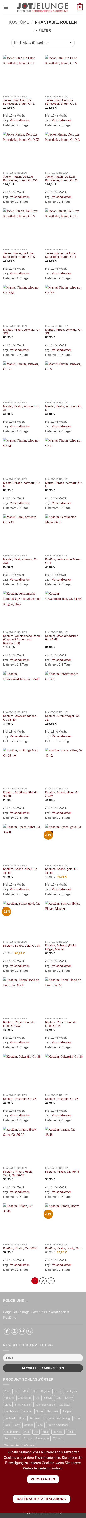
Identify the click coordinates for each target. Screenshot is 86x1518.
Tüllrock (58, 1438)
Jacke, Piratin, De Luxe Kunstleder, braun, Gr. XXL (20, 178)
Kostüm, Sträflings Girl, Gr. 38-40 (20, 794)
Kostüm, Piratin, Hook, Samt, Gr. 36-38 (18, 1173)
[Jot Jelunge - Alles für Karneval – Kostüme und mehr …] (42, 7)
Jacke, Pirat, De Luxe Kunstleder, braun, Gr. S (61, 102)
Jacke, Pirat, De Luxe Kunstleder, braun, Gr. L (19, 102)
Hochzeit (9, 1418)
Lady (17, 1424)
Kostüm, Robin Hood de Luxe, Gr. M (61, 1023)
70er (25, 1391)
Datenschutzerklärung (41, 1499)
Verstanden (43, 1479)
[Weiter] (51, 1280)
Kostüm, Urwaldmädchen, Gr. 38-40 (20, 717)
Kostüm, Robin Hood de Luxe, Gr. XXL (19, 1023)
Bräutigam (70, 1391)
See (6, 1438)
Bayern (45, 1391)
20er (7, 1391)
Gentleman (11, 1411)
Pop (36, 1431)
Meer (40, 1424)
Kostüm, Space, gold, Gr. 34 (21, 945)
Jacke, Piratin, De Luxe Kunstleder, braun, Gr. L (61, 255)
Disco (7, 1404)
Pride (45, 1431)
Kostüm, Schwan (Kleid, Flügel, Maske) (60, 947)
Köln (7, 1424)
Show (16, 1438)
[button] (5, 7)
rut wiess (58, 1431)
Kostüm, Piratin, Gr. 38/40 (20, 1248)
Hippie (67, 1411)
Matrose (28, 1424)
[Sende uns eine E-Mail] (22, 1331)
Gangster (64, 1404)
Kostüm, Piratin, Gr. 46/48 (62, 1171)
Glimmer (27, 1411)
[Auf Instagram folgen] (14, 1331)
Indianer (35, 1418)
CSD (58, 1397)
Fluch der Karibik (45, 1404)
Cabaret (9, 1397)
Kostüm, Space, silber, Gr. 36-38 (20, 870)
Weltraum (29, 1445)
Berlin (57, 1391)
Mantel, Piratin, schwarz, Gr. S (63, 408)
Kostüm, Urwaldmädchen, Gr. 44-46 (62, 637)
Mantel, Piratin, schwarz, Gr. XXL (21, 331)
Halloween (53, 1411)
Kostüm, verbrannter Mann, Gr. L (63, 561)
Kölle (77, 1418)
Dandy (69, 1397)
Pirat (27, 1431)
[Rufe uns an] (29, 1331)
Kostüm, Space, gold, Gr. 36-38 (61, 870)
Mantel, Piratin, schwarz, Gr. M (21, 484)
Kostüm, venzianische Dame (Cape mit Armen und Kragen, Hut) (22, 639)
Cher (37, 1397)
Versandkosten (20, 120)
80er (34, 1391)
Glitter (39, 1411)
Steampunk (42, 1438)
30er (16, 1391)
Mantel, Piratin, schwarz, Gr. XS (63, 331)
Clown (48, 1397)
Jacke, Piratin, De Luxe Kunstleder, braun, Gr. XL (61, 178)
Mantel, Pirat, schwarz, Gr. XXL (20, 561)
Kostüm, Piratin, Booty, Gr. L (63, 1248)
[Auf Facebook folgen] (7, 1331)
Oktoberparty (12, 1431)
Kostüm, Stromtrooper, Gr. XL (62, 717)
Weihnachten (12, 1445)
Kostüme (19, 22)
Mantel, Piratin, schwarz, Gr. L (63, 484)
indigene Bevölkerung (57, 1418)
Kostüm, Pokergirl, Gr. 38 (19, 1098)
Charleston (24, 1397)
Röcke (71, 1431)
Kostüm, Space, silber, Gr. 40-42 (62, 794)
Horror (22, 1418)
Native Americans (58, 1424)
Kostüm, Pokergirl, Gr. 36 (61, 1098)
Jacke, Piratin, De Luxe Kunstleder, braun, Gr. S (19, 255)
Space (28, 1438)
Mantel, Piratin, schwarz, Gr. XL (21, 408)
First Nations (23, 1404)
